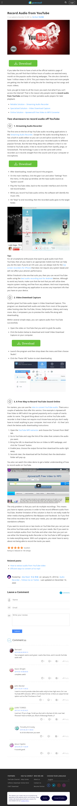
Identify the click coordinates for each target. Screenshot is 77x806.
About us (37, 779)
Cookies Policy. (25, 800)
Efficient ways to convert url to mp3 (25, 568)
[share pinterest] (58, 785)
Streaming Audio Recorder (22, 134)
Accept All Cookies (59, 798)
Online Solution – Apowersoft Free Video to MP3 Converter (35, 112)
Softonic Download (14, 783)
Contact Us (37, 783)
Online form (25, 783)
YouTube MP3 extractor (28, 430)
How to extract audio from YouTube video (28, 565)
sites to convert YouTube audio (45, 407)
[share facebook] (48, 785)
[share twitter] (53, 785)
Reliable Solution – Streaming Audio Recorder (29, 104)
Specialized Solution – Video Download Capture (30, 108)
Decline (45, 798)
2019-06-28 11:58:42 (26, 730)
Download (25, 63)
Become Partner (39, 786)
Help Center (25, 779)
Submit (17, 631)
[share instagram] (64, 785)
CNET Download (13, 786)
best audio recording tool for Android (36, 278)
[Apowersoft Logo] (35, 2)
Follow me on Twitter (30, 580)
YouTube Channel (14, 779)
